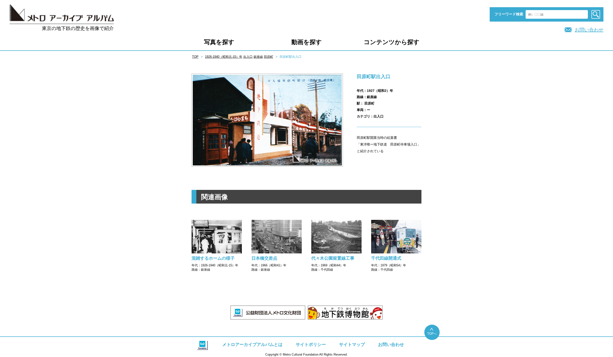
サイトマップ (352, 344)
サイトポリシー (311, 344)
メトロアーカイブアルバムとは (252, 344)
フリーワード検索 (508, 14)
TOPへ (432, 333)
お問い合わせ (589, 29)
